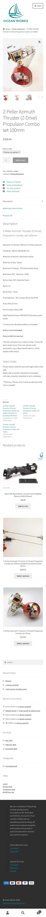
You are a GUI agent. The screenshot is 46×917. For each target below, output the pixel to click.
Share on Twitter (14, 182)
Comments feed (9, 789)
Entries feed (7, 787)
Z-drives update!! (12, 685)
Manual (8, 681)
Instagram (14, 851)
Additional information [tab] (12, 208)
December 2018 (11, 749)
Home (8, 29)
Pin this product (13, 188)
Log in (5, 784)
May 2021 (9, 740)
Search (23, 913)
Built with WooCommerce (14, 903)
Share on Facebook (14, 185)
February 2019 (11, 745)
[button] (39, 42)
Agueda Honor (11, 711)
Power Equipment (18, 29)
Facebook (14, 848)
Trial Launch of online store (16, 689)
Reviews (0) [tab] (7, 215)
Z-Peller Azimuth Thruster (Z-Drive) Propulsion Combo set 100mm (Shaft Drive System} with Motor (11, 411)
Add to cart (20, 160)
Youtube (13, 871)
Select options (23, 576)
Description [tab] (8, 201)
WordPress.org (8, 792)
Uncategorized (11, 766)
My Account (7, 913)
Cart (35, 911)
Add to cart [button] (23, 506)
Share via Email (13, 191)
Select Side (7, 149)
